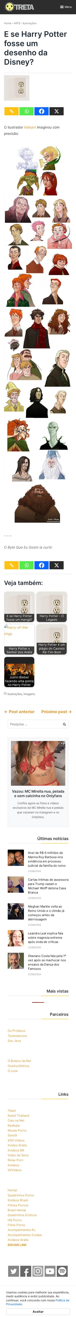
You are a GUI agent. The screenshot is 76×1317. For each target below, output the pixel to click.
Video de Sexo (18, 1155)
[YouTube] (50, 1276)
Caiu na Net (16, 1120)
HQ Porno (15, 1220)
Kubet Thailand (18, 1115)
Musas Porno (17, 1130)
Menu (68, 7)
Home (8, 23)
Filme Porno (16, 1225)
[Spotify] (62, 1276)
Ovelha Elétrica (18, 1066)
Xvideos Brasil (18, 1200)
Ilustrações (29, 23)
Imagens (29, 694)
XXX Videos (16, 1140)
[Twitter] (13, 1276)
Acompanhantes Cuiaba (25, 1235)
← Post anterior (19, 711)
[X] (56, 111)
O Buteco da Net (19, 1061)
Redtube (14, 1125)
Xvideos (13, 1165)
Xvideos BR (16, 1150)
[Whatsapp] (26, 111)
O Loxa (12, 1071)
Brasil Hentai (17, 1210)
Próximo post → (56, 711)
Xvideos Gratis (18, 1240)
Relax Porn (15, 1160)
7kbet (12, 1111)
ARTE (17, 23)
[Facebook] (41, 111)
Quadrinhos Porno (21, 1195)
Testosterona (17, 1036)
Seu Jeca (14, 1041)
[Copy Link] (11, 111)
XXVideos (15, 1170)
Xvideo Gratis (17, 1145)
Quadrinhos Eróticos (22, 1215)
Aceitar (38, 1312)
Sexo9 (12, 1135)
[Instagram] (38, 1276)
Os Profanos (16, 1031)
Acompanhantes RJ (21, 1230)
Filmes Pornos (18, 1205)
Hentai (12, 1190)
